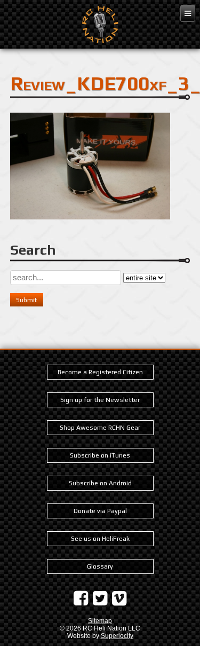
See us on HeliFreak (100, 538)
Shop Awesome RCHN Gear (100, 427)
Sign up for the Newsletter (100, 400)
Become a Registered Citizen (100, 372)
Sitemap (100, 621)
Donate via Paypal (100, 511)
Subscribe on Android (100, 483)
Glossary (100, 566)
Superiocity (117, 636)
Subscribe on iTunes (100, 455)
